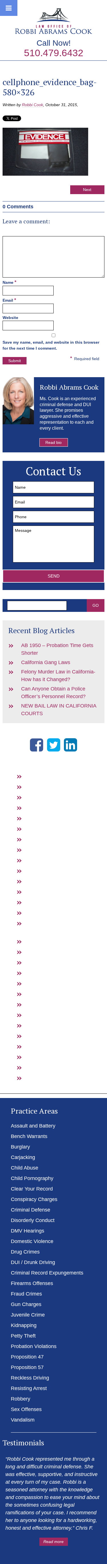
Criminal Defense (49, 860)
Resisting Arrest (47, 1046)
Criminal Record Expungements (47, 1273)
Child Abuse (43, 818)
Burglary (39, 797)
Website (10, 317)
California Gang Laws (45, 662)
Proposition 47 (45, 1015)
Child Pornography (50, 829)
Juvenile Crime (46, 973)
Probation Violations (52, 1004)
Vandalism (41, 1078)
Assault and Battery (51, 776)
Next (87, 189)
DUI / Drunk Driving (51, 913)
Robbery (39, 1057)
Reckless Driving (48, 1036)
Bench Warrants (47, 787)
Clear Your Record (50, 839)
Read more (53, 1541)
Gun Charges (44, 962)
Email (9, 300)
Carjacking (41, 808)
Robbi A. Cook (53, 21)
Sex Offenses (44, 1067)
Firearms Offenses (50, 941)
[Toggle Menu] (8, 8)
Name (9, 282)
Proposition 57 (45, 1025)
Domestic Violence (50, 892)
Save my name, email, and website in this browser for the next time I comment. (51, 345)
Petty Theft (41, 994)
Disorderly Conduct (51, 871)
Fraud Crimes (44, 952)
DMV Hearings (46, 881)
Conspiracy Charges (52, 850)
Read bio (53, 442)
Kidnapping (42, 983)
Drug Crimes (43, 902)
